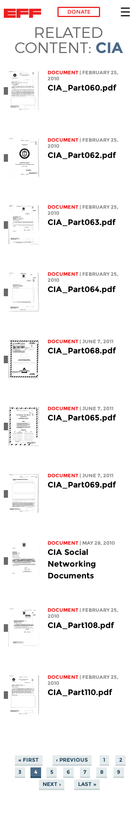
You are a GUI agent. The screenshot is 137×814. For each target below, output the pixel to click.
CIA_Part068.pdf (82, 350)
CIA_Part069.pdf (82, 484)
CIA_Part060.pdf (82, 87)
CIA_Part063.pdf (81, 222)
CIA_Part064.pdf (81, 289)
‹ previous (72, 759)
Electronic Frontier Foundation (24, 13)
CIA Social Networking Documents (72, 563)
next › (52, 784)
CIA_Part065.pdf (82, 417)
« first (28, 759)
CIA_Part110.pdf (80, 692)
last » (87, 784)
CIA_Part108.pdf (81, 625)
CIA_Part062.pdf (82, 155)
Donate (79, 12)
